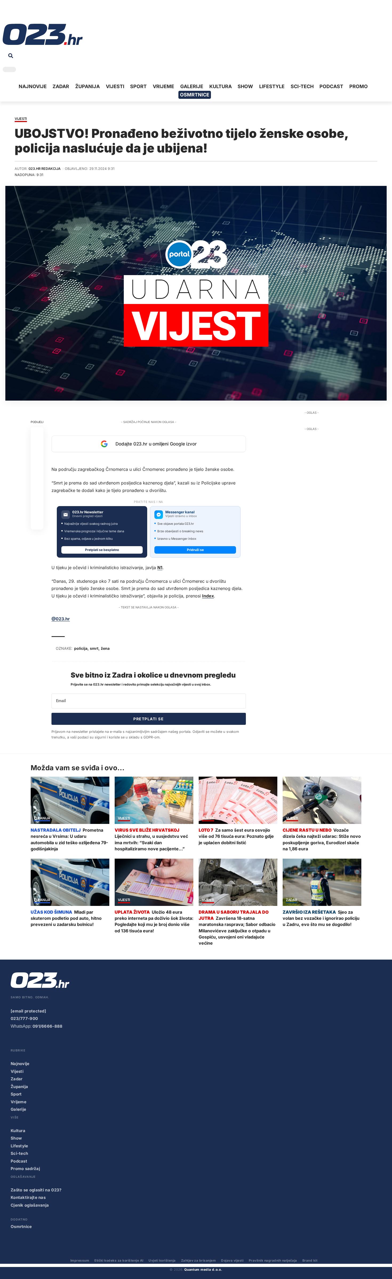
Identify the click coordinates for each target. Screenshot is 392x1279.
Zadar (291, 900)
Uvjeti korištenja (162, 1260)
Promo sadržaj (25, 1168)
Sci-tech (19, 1153)
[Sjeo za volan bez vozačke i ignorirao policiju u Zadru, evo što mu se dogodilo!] (322, 882)
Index (208, 596)
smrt (94, 648)
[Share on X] (37, 446)
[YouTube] (14, 13)
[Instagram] (23, 13)
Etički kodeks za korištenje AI (118, 1260)
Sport (16, 1094)
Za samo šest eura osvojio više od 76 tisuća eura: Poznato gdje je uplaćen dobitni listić (236, 836)
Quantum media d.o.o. (203, 1270)
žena (105, 648)
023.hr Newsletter (87, 512)
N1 (159, 567)
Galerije (18, 1109)
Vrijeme (18, 1101)
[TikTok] (31, 13)
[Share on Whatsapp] (37, 459)
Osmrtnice (21, 1226)
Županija (42, 818)
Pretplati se (148, 719)
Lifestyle (19, 1145)
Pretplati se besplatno (102, 550)
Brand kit (309, 1260)
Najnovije (20, 1063)
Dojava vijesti (232, 1260)
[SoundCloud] (39, 13)
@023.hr (60, 618)
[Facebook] (6, 13)
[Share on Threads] (37, 497)
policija (80, 648)
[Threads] (56, 13)
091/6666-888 (48, 1026)
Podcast (19, 1161)
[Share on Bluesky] (37, 510)
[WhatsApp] (47, 13)
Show (16, 1138)
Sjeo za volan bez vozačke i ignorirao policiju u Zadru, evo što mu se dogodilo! (321, 918)
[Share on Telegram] (37, 484)
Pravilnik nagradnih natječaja (273, 1260)
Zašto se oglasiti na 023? (36, 1189)
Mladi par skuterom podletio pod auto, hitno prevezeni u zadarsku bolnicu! (66, 918)
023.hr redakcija (45, 169)
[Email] (37, 523)
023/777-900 (24, 1018)
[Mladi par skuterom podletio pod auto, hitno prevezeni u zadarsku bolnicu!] (70, 882)
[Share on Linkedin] (37, 472)
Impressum (79, 1260)
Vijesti (21, 119)
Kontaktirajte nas (28, 1197)
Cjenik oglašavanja (30, 1205)
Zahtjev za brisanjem (198, 1260)
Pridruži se (195, 550)
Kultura (18, 1130)
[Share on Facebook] (37, 433)
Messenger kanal (180, 512)
